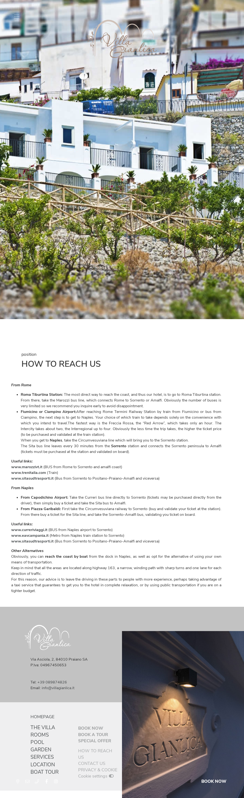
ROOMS (39, 735)
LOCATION (42, 764)
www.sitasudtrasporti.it (32, 541)
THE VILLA (42, 727)
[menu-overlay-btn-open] (16, 16)
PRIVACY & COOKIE (97, 770)
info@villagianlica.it (58, 688)
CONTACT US (91, 763)
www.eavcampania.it (30, 535)
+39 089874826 (52, 682)
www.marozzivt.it (26, 467)
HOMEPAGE (42, 717)
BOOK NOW (90, 728)
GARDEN (40, 749)
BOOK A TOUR (93, 735)
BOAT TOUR (44, 772)
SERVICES (42, 757)
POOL (37, 742)
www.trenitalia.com (28, 472)
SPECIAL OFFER (94, 741)
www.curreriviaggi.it (29, 529)
